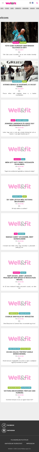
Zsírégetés (18, 8)
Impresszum (30, 443)
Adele (13, 120)
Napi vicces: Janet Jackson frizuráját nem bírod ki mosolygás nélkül (19, 278)
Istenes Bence (17, 81)
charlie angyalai (24, 313)
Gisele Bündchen (14, 348)
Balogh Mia (21, 127)
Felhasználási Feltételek (19, 440)
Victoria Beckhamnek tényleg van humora (19, 392)
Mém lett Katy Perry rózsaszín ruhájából (19, 163)
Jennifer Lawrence (22, 120)
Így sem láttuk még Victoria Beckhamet (19, 201)
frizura (23, 272)
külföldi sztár (25, 348)
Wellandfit (21, 49)
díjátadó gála (17, 196)
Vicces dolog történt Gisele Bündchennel (19, 353)
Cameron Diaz (13, 313)
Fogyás (7, 8)
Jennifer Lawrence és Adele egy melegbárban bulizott (19, 124)
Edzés (12, 8)
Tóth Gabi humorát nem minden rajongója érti (19, 47)
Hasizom (32, 8)
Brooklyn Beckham (14, 387)
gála (23, 159)
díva (15, 233)
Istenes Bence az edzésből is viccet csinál (19, 86)
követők (15, 42)
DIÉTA (2, 8)
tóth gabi (23, 42)
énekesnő (17, 159)
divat (24, 196)
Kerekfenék (25, 8)
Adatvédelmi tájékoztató (13, 443)
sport (24, 81)
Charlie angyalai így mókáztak (19, 317)
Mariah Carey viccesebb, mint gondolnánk (19, 238)
